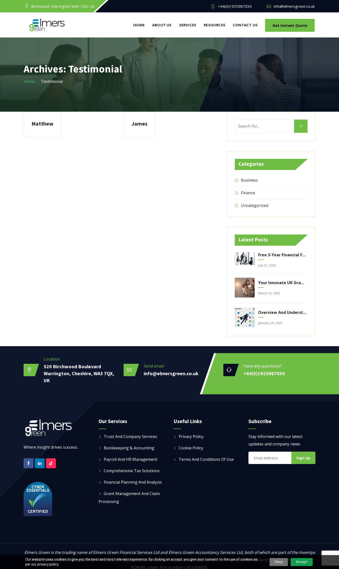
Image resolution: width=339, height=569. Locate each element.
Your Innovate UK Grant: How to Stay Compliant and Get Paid (282, 282)
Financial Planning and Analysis (133, 482)
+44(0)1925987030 (235, 6)
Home (139, 24)
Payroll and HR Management (130, 459)
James (139, 123)
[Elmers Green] (47, 25)
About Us (162, 24)
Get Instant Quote (289, 25)
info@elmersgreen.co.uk (294, 6)
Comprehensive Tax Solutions (132, 470)
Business (249, 180)
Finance (248, 193)
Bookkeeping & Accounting (129, 448)
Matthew (42, 123)
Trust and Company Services (130, 436)
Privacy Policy (191, 436)
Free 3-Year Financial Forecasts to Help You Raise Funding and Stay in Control (282, 255)
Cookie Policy (191, 448)
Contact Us (245, 24)
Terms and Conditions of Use (206, 459)
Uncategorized (254, 205)
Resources (214, 24)
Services (188, 24)
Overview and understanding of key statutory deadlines (282, 312)
